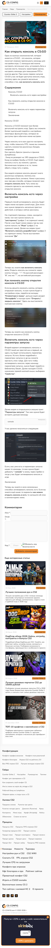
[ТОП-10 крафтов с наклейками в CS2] (25, 708)
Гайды (12, 9)
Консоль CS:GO (15, 92)
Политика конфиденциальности (14, 913)
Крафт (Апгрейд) (30, 813)
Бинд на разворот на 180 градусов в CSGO (25, 157)
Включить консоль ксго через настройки (28, 95)
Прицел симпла (29, 831)
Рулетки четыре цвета (11, 809)
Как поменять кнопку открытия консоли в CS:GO (26, 102)
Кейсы (41, 813)
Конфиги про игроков (13, 866)
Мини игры (17, 813)
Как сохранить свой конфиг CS (14, 782)
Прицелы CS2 (7, 827)
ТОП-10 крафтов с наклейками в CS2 (24, 727)
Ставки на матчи (20, 817)
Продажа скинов (9, 805)
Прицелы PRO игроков (36, 843)
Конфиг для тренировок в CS (13, 778)
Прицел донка (8, 839)
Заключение (13, 115)
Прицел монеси (39, 835)
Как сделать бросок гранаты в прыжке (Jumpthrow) (22, 153)
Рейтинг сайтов (34, 871)
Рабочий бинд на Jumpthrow (13, 790)
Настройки (26, 14)
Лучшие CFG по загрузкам (16, 862)
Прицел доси (21, 839)
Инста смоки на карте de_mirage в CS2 (17, 786)
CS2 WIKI (31, 853)
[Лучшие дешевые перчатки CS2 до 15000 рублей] (25, 663)
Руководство (20, 9)
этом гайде (18, 360)
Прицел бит (7, 843)
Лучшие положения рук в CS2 (21, 592)
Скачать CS (8, 857)
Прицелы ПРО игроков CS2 (26, 827)
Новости (18, 848)
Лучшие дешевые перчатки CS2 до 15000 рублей (23, 683)
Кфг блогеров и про (12, 871)
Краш (41, 809)
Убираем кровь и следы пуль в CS (15, 794)
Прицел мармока (35, 839)
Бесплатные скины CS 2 (14, 884)
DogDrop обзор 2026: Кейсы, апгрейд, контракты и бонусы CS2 (25, 637)
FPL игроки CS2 (24, 857)
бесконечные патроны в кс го (18, 165)
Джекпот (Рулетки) (29, 809)
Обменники (6, 817)
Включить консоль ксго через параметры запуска (26, 110)
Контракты (6, 813)
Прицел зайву (19, 843)
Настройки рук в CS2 (13, 853)
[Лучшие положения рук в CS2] (25, 573)
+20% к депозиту (25, 941)
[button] (48, 14)
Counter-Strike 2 (10, 14)
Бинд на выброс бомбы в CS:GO (19, 160)
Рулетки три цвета (25, 805)
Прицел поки (7, 835)
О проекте (37, 889)
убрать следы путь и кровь (16, 168)
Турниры (30, 848)
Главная (5, 9)
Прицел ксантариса (22, 835)
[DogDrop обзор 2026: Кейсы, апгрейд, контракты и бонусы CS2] (25, 617)
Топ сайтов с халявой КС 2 (16, 889)
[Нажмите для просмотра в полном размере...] (25, 252)
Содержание (13, 87)
